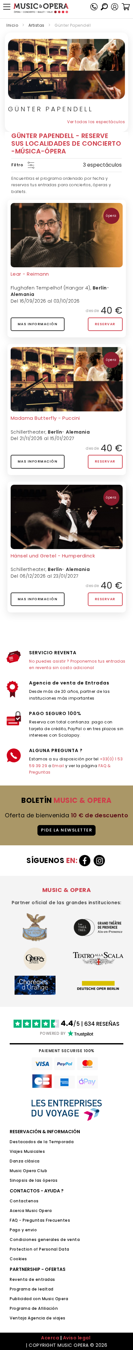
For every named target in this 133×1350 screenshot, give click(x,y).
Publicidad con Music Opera (39, 1298)
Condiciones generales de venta (45, 1239)
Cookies (18, 1259)
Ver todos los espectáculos (96, 121)
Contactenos (24, 1201)
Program (19, 1308)
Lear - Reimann (30, 274)
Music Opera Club (28, 1170)
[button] (114, 6)
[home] (41, 8)
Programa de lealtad (32, 1289)
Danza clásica (25, 1161)
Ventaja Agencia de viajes (38, 1318)
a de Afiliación (43, 1308)
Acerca (50, 1338)
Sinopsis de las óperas (33, 1180)
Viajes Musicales (27, 1151)
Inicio (12, 25)
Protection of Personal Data (39, 1249)
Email (58, 765)
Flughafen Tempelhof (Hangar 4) (50, 288)
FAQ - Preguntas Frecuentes (40, 1220)
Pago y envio (23, 1230)
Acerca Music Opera (31, 1210)
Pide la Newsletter (66, 830)
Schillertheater (28, 432)
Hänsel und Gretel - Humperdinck (53, 555)
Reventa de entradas (32, 1279)
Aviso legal (77, 1338)
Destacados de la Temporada (42, 1141)
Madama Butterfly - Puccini (45, 418)
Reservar (105, 324)
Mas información (38, 324)
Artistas (36, 25)
